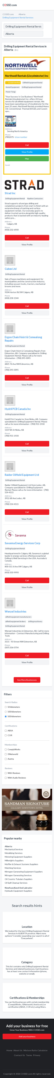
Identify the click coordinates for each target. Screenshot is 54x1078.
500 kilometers (14, 716)
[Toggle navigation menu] (50, 5)
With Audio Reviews (17, 777)
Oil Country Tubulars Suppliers (18, 879)
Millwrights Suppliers (14, 860)
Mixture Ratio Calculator (35, 1050)
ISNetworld (13, 754)
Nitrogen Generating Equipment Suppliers (24, 871)
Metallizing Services (13, 853)
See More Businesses (27, 680)
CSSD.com (10, 5)
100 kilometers (14, 711)
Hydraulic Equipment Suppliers (18, 891)
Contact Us (19, 1055)
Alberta (22, 14)
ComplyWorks (14, 749)
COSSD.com (8, 14)
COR (10, 735)
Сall (27, 145)
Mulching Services (13, 868)
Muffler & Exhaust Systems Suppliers (21, 864)
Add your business (27, 1036)
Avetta (11, 759)
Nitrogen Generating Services (18, 875)
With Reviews (14, 773)
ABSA (10, 730)
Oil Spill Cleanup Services (16, 883)
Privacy (36, 1055)
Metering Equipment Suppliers (18, 857)
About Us (17, 1050)
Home (9, 1050)
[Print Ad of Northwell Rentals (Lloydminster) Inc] (10, 121)
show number (21, 137)
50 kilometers (14, 707)
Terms (29, 1055)
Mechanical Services (14, 849)
